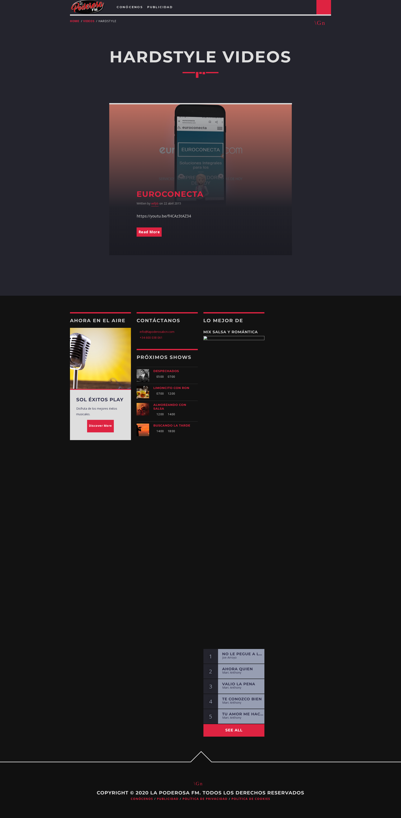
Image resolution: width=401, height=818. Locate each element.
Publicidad (168, 799)
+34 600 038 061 (151, 338)
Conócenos (142, 799)
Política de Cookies (250, 799)
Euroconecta (170, 194)
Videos (88, 21)
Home (74, 21)
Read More (149, 231)
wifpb (155, 203)
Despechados (166, 371)
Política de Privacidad (205, 799)
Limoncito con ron (171, 388)
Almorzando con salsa (169, 406)
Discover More (100, 426)
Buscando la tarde (171, 425)
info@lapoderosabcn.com (156, 332)
